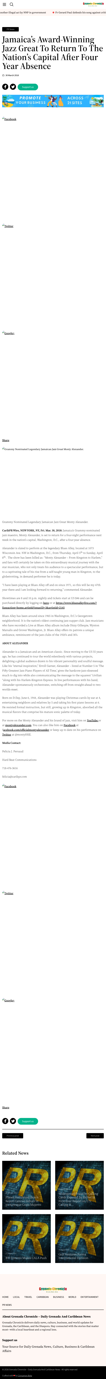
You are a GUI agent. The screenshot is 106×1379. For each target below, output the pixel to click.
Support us (28, 87)
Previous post (13, 1135)
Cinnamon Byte (25, 1375)
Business (58, 1297)
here (46, 603)
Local (16, 1297)
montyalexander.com (18, 725)
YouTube (92, 720)
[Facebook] (53, 168)
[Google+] (53, 382)
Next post (95, 1135)
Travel (28, 1297)
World (72, 1297)
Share (5, 440)
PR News (10, 29)
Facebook (69, 725)
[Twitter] (53, 275)
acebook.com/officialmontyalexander (26, 730)
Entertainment (90, 1297)
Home (5, 1297)
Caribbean (43, 1297)
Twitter (6, 734)
